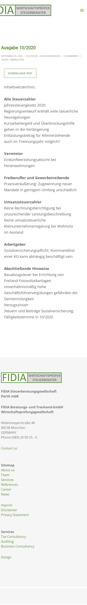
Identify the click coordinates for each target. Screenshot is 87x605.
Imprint (6, 505)
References (9, 484)
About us (8, 470)
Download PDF (20, 73)
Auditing (7, 541)
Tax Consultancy (13, 536)
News (5, 494)
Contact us (9, 448)
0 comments (71, 55)
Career (6, 489)
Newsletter (17, 59)
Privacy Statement (15, 515)
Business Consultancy (17, 546)
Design (6, 557)
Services (7, 480)
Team (5, 475)
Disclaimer (9, 510)
